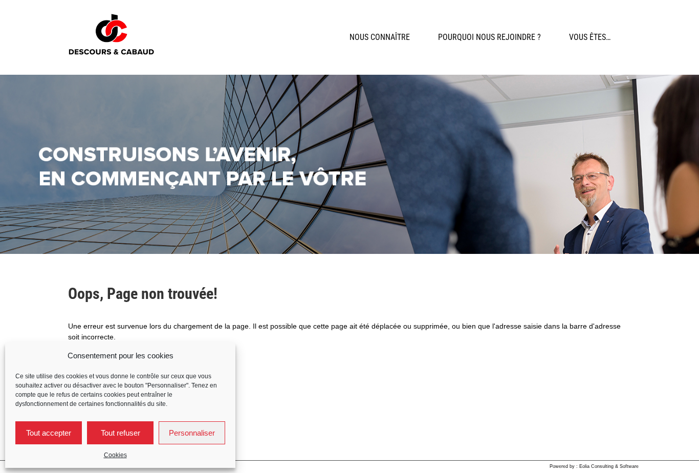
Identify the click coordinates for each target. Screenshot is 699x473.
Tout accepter (48, 432)
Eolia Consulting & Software (609, 466)
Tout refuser (120, 432)
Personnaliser (192, 432)
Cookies (115, 455)
